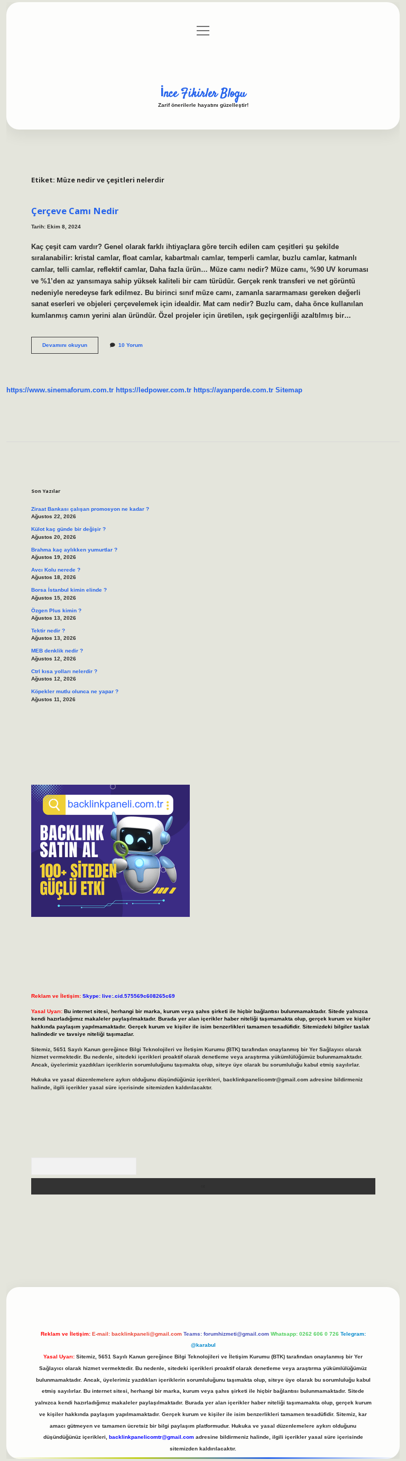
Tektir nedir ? (48, 630)
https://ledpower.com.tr (153, 390)
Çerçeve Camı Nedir (74, 211)
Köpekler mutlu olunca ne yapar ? (74, 691)
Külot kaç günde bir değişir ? (68, 529)
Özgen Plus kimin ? (56, 610)
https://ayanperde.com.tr (233, 390)
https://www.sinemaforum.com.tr (60, 390)
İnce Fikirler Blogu (203, 93)
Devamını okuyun (70, 348)
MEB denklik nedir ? (57, 651)
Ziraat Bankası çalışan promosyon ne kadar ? (90, 509)
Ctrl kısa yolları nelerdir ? (64, 671)
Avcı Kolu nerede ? (55, 570)
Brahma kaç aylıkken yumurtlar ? (74, 550)
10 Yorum (130, 345)
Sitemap (288, 390)
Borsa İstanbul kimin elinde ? (69, 590)
